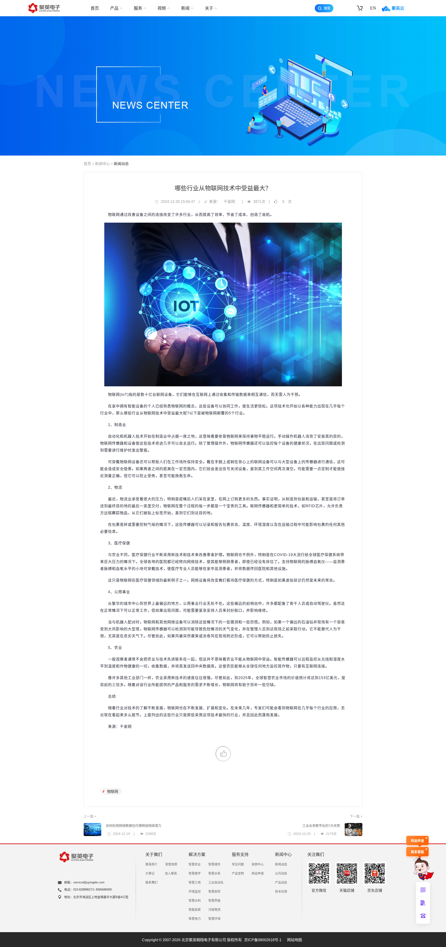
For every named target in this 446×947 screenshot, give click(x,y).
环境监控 (195, 891)
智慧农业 (195, 864)
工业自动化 (215, 882)
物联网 (112, 791)
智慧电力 (195, 918)
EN (373, 8)
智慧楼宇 (195, 873)
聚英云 (398, 8)
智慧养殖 (214, 900)
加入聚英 (171, 873)
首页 (95, 8)
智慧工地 (195, 882)
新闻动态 (121, 164)
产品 (114, 8)
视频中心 (258, 864)
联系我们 (151, 882)
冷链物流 (214, 909)
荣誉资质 (171, 864)
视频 (161, 8)
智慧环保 (214, 918)
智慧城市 (214, 864)
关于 (209, 8)
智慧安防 (214, 891)
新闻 (185, 8)
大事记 (149, 873)
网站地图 (294, 940)
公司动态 (281, 873)
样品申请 (258, 873)
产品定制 (238, 873)
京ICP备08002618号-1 (263, 940)
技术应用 (281, 891)
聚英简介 (151, 864)
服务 (138, 8)
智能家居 (195, 909)
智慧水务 (214, 873)
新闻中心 (102, 164)
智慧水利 (195, 900)
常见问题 (238, 864)
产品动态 (281, 882)
